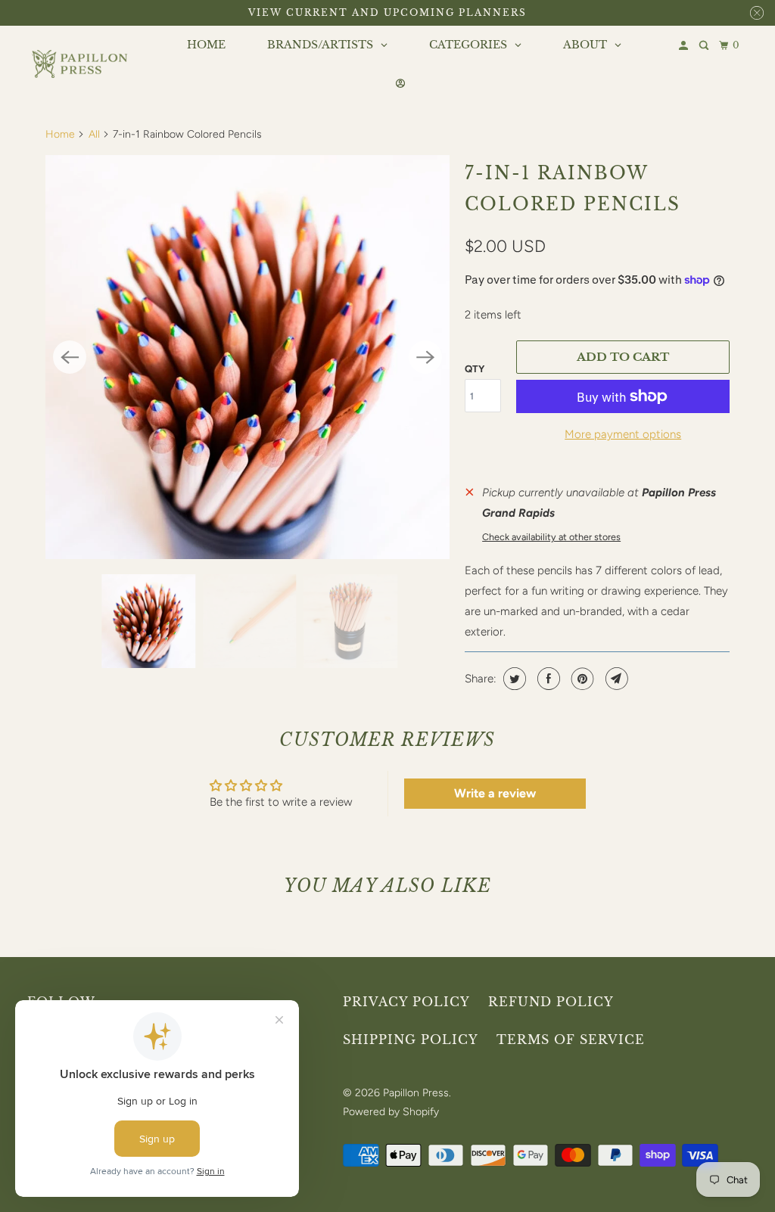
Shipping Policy (410, 1039)
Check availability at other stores (551, 536)
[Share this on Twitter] (513, 678)
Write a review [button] (495, 793)
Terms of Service (570, 1039)
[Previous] (69, 357)
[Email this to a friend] (615, 678)
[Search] (705, 45)
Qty (474, 368)
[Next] (425, 357)
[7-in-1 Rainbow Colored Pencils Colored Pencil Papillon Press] (247, 357)
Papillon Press (416, 1092)
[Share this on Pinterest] (581, 678)
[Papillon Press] (81, 64)
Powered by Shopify (391, 1111)
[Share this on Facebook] (547, 678)
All (94, 134)
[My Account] (684, 45)
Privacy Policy (406, 1001)
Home (60, 134)
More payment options (623, 434)
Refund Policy (551, 1001)
